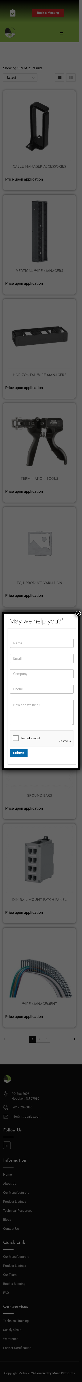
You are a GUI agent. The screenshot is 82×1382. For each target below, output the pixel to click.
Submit (18, 753)
